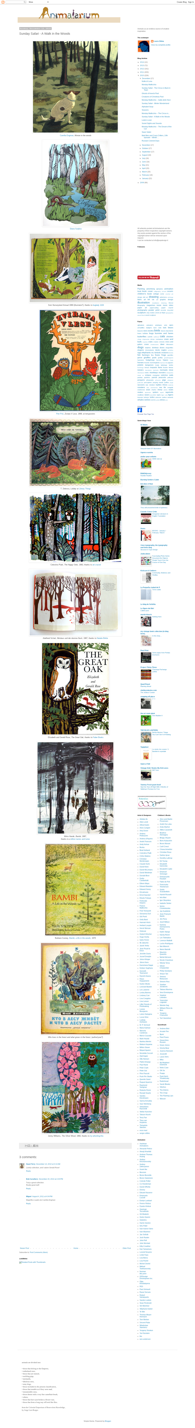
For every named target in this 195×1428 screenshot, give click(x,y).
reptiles (158, 385)
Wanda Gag (164, 1005)
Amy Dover (144, 831)
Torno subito (156, 589)
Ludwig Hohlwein (143, 1021)
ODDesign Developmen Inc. (146, 1277)
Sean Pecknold (145, 1303)
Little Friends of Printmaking (145, 1005)
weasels (170, 397)
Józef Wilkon (165, 922)
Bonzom (143, 1172)
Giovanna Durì (145, 914)
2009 (142, 183)
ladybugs (164, 365)
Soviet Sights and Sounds (152, 123)
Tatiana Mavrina (166, 989)
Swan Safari (146, 132)
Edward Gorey (145, 889)
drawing (154, 296)
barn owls (157, 328)
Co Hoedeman (145, 1184)
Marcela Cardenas (143, 1032)
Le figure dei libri (147, 608)
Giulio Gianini (145, 1217)
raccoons (141, 385)
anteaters (149, 325)
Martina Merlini (145, 1042)
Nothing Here (156, 617)
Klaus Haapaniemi (144, 980)
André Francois (145, 842)
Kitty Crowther (145, 1246)
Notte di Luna (147, 81)
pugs (171, 382)
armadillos (140, 328)
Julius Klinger (145, 959)
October (145, 148)
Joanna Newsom (166, 1051)
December (146, 78)
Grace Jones (165, 1045)
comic (162, 294)
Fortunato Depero (143, 902)
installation (155, 303)
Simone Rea (164, 982)
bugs (151, 333)
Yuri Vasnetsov (165, 1018)
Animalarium (141, 406)
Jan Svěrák (144, 1235)
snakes (140, 392)
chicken (169, 336)
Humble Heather (146, 475)
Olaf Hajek (144, 1056)
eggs (139, 353)
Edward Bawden (146, 886)
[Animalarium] (139, 412)
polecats (140, 382)
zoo (166, 400)
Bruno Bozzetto (145, 1175)
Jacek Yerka (144, 946)
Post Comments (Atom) (39, 1252)
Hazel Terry (30, 1164)
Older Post (127, 1248)
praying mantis (158, 382)
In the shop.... (157, 636)
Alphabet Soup (147, 107)
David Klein (144, 867)
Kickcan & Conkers (148, 571)
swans (146, 395)
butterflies (141, 336)
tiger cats (164, 395)
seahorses (141, 390)
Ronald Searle (145, 1093)
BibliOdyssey (145, 473)
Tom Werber (144, 1320)
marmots (155, 370)
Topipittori (144, 747)
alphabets (159, 289)
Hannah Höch (145, 922)
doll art (145, 297)
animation (168, 289)
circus (152, 339)
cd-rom (164, 291)
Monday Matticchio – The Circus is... (156, 113)
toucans (140, 397)
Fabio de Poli (165, 882)
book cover (147, 291)
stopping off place (147, 697)
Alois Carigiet (145, 828)
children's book (144, 294)
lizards (165, 367)
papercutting (154, 308)
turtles (152, 397)
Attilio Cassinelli (166, 830)
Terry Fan (143, 1118)
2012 (142, 69)
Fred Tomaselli (145, 911)
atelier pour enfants (148, 457)
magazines (151, 305)
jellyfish (140, 365)
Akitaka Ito (144, 819)
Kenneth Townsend (144, 972)
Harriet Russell (165, 895)
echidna (170, 350)
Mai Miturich (164, 946)
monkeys (154, 372)
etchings (170, 297)
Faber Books (98, 737)
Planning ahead (145, 686)
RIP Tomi (155, 770)
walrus (164, 397)
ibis (166, 362)
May (144, 165)
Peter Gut (143, 1071)
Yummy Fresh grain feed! (150, 785)
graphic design (166, 300)
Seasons (145, 110)
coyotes (145, 342)
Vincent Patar (145, 1323)
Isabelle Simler (165, 903)
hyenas (162, 362)
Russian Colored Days (150, 141)
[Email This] (26, 1145)
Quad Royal (145, 684)
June (144, 162)
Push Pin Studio (146, 1076)
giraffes (147, 357)
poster (151, 310)
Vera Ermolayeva (166, 992)
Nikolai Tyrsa (165, 963)
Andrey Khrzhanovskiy (145, 1161)
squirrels (169, 392)
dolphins (148, 348)
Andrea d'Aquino (146, 839)
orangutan (156, 375)
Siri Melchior (144, 1306)
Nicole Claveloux (166, 960)
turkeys (146, 397)
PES (141, 1286)
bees (145, 331)
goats (154, 358)
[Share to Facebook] (34, 1145)
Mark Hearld (144, 1039)
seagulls (170, 387)
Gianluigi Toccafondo (144, 1210)
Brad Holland (145, 850)
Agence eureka (146, 453)
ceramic (170, 291)
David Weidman (146, 873)
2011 (142, 72)
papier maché (167, 308)
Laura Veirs (164, 1057)
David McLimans (146, 870)
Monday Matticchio (149, 85)
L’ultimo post (144, 610)
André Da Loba (166, 824)
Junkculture (145, 554)
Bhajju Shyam (165, 838)
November (146, 145)
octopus (148, 375)
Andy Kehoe (144, 844)
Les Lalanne (144, 990)
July (144, 158)
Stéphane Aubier (146, 1309)
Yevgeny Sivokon (146, 1330)
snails (171, 390)
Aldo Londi (144, 822)
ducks (157, 350)
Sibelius (163, 1087)
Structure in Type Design (149, 550)
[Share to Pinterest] (37, 1145)
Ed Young (163, 861)
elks (152, 353)
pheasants (150, 380)
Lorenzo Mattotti (166, 941)
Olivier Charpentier (164, 967)
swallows (140, 395)
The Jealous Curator (147, 692)
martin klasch (146, 615)
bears (170, 327)
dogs (140, 347)
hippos (165, 360)
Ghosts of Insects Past (150, 93)
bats (164, 328)
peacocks (162, 377)
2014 (142, 62)
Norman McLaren (143, 1273)
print (157, 310)
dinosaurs (169, 344)
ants (165, 325)
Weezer (163, 1099)
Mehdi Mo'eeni (165, 957)
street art (158, 313)
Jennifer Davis (145, 954)
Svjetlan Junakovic (164, 986)
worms (153, 400)
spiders (155, 392)
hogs (171, 360)
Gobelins (143, 1220)
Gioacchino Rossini (164, 1041)
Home (76, 1248)
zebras (162, 400)
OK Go (162, 1070)
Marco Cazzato (145, 1036)
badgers (149, 328)
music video (168, 305)
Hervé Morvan (145, 928)
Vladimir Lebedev (163, 996)
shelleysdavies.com (148, 690)
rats (146, 385)
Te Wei (142, 1312)
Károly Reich (165, 935)
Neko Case (164, 1068)
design (139, 297)
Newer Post (24, 1248)
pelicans (170, 377)
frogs (163, 355)
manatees (148, 370)
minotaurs (140, 372)
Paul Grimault (145, 1289)
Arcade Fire (164, 1031)
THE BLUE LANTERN (149, 730)
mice (171, 370)
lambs (171, 365)
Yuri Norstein (145, 1333)
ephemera (163, 297)
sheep (159, 390)
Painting (141, 289)
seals (148, 390)
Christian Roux (165, 852)
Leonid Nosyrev (146, 1252)
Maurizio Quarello (163, 953)
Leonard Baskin (146, 987)
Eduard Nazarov (146, 1193)
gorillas (160, 357)
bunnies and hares (164, 333)
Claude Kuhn (145, 864)
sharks (153, 390)
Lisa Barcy (144, 1258)
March (144, 172)
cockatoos (159, 339)
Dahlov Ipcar (165, 855)
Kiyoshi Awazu (145, 976)
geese (139, 358)
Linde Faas (144, 1255)
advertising (150, 289)
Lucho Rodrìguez (166, 944)
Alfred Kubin (144, 825)
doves (162, 348)
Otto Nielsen (144, 1059)
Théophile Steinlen (143, 1126)
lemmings (140, 367)
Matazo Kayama (146, 1044)
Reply (28, 1171)
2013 (142, 65)
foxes (157, 355)
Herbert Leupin (145, 925)
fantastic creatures (161, 353)
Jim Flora (163, 919)
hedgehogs (150, 360)
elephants (146, 352)
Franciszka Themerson (164, 886)
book (139, 291)
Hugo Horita (144, 937)
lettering (164, 303)
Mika (161, 1060)
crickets (162, 342)
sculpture (141, 312)
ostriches (164, 375)
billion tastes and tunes (80, 839)
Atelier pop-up (157, 459)
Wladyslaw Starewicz (144, 1326)
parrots (154, 377)
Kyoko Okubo (145, 984)
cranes (155, 342)
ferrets (171, 353)
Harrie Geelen (145, 1223)
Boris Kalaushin (166, 841)
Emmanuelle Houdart (165, 878)
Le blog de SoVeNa (148, 604)
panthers (147, 377)
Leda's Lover (147, 120)
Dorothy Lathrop (166, 858)
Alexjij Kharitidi (145, 1152)
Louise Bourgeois (144, 1010)
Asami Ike (143, 1169)
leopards (153, 367)
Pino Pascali (144, 1073)
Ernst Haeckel (145, 895)
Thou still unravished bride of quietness (153, 507)
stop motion (150, 313)
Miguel (28, 1196)
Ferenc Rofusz (145, 1203)
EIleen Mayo (144, 883)
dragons (140, 350)
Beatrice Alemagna (164, 834)
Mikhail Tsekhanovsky (145, 1268)
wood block (141, 315)
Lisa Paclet (144, 1261)
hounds (146, 362)
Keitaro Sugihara (146, 968)
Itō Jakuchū (144, 943)
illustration (143, 302)
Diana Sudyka (76, 229)
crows (146, 344)
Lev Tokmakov (165, 938)
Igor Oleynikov (165, 900)
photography (142, 310)
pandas (140, 377)
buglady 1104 (98, 305)
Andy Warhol (165, 827)
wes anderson (145, 1339)
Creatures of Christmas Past (152, 97)
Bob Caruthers (32, 1179)
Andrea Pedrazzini (144, 835)
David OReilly (145, 1187)
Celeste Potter (145, 1181)
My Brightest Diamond (164, 1064)
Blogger (108, 1421)
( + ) (153, 699)
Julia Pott (143, 1240)
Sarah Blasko (165, 1084)
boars (139, 333)
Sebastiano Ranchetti (144, 1108)
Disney (142, 1190)
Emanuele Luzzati (144, 1197)
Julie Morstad (145, 1243)
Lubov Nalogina (146, 1014)
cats (162, 336)
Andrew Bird (164, 1029)
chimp (139, 339)
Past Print (144, 651)
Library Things (85, 489)
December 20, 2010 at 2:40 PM (51, 1179)
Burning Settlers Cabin (149, 480)
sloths (165, 390)
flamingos (146, 355)
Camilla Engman (67, 135)
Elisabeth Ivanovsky (163, 865)
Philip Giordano (166, 971)
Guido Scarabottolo (165, 891)
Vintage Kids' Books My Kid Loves (154, 768)
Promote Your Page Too (145, 414)
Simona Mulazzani (164, 978)
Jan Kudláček (165, 911)
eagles (164, 350)
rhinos (164, 385)
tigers (170, 395)
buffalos (145, 333)
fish (139, 355)
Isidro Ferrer (144, 940)
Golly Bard (144, 920)
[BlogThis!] (29, 1145)
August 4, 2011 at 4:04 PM (42, 1196)
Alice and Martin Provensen (166, 820)
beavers (140, 331)
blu (141, 1336)
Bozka (142, 847)
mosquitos (169, 372)
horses (140, 362)
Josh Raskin (144, 1238)
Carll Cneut (164, 847)
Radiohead (164, 1081)
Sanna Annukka (146, 1101)
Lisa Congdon (145, 998)
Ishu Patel (143, 1226)
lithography (141, 305)
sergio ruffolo (145, 1133)
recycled (170, 310)
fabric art (141, 300)
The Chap (163, 1093)
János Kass (144, 962)
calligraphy (157, 291)
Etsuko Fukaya (145, 898)
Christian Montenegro (144, 860)
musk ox (140, 375)
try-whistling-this (96, 1136)
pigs (164, 380)
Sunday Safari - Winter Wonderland (155, 103)
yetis (157, 400)
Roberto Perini (145, 1090)
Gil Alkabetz (144, 1214)
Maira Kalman (145, 1028)
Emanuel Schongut (163, 873)
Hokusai (143, 931)
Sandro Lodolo (145, 1300)
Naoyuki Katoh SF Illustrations (150, 448)
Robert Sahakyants (144, 1296)
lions (160, 367)
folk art (155, 299)
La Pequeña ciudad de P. (150, 587)
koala (157, 365)
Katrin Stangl (165, 932)
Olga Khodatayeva (145, 1282)
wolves (147, 400)
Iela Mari (163, 897)
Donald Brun (144, 876)
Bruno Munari (165, 844)
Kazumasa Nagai (146, 965)
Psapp (162, 1073)
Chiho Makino (145, 856)
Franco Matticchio (143, 907)
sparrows (148, 392)
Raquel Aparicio (146, 1082)
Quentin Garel (145, 1079)
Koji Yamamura (145, 1249)
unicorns (158, 397)
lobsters (140, 370)
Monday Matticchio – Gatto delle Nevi (156, 100)
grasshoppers (168, 357)
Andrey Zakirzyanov (144, 1165)
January (145, 178)
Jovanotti (163, 1054)
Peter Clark (144, 1068)
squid (162, 392)
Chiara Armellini (166, 849)
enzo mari (143, 1130)
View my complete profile (160, 45)
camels (149, 337)
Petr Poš (60, 414)
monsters (162, 373)
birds (157, 330)
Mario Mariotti (165, 949)
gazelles (170, 355)
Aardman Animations (144, 1145)
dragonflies (169, 348)
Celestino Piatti (145, 853)
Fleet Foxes (164, 1037)
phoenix (158, 380)
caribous (156, 337)
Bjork (162, 1034)
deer (162, 344)
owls (171, 375)
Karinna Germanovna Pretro (165, 927)
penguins (141, 380)
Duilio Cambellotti (144, 879)
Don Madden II (157, 715)
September (146, 152)
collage (156, 294)
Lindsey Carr (145, 995)
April (144, 168)
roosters (141, 387)
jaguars (170, 362)
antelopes (158, 325)
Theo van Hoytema (143, 1121)
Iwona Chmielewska (165, 907)
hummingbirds (155, 362)
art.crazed (97, 565)
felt (149, 300)
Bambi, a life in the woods (80, 938)
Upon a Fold (145, 764)
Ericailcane (144, 892)
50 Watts (144, 425)
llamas (171, 367)
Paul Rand (144, 1065)
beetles (151, 331)
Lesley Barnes (145, 993)
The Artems (164, 1090)
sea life (162, 387)
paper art (142, 308)
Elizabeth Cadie (166, 869)
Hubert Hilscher (146, 934)
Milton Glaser (145, 1047)
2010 (142, 75)
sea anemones (152, 387)
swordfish (153, 395)
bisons (163, 331)
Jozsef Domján (145, 957)
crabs (150, 342)
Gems (142, 529)
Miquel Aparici (145, 1050)
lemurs (147, 367)
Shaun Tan (164, 974)
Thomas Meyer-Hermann (146, 1316)
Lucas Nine (144, 1017)
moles (147, 372)
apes (171, 325)
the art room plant (147, 713)
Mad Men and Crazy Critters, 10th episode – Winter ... (155, 137)
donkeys (155, 348)
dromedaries (149, 350)
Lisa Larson (144, 1001)
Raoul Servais (145, 1292)
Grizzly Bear (164, 1048)
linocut (171, 303)
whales (140, 400)
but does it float (146, 484)
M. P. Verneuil (145, 1025)
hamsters (140, 360)
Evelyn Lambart (146, 1201)
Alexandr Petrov (146, 1149)
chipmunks (145, 339)
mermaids (164, 370)
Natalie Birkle (102, 638)
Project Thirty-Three (148, 667)
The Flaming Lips (166, 1096)
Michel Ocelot (145, 1264)
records (163, 310)
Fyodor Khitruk (145, 1206)
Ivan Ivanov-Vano (146, 1229)
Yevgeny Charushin (164, 1014)
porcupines (148, 382)
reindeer (152, 385)
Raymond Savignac (143, 1086)
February (145, 175)
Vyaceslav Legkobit (164, 1001)
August (145, 155)
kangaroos (149, 365)
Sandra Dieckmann (144, 1097)
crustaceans (154, 344)
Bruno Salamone (146, 1178)
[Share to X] (31, 1145)
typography (169, 313)
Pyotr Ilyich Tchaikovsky (164, 1077)
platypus (170, 380)
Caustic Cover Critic (148, 512)
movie (159, 305)
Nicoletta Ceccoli (146, 1053)
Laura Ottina (159, 41)
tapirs (159, 395)
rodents (170, 385)
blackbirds (169, 331)
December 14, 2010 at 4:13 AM (48, 1164)
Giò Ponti (143, 917)
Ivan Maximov (145, 1232)
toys (163, 313)
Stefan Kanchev (146, 1112)
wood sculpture (150, 315)
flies (152, 355)
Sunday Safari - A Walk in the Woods (156, 117)
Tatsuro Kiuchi (145, 1115)
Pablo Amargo (145, 1062)
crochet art (169, 294)
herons (158, 360)
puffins (166, 382)
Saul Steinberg (145, 1104)
